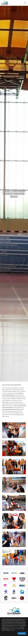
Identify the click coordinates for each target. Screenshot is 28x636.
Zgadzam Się (21, 633)
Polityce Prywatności (19, 630)
